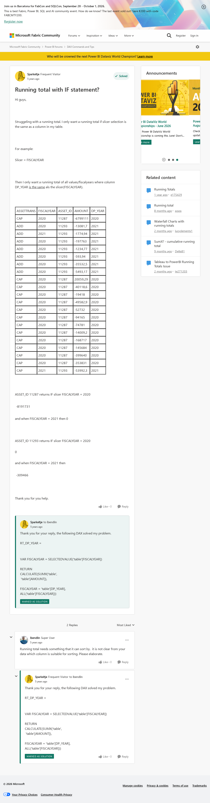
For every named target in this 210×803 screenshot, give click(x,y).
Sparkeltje (33, 74)
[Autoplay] (164, 160)
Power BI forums (54, 46)
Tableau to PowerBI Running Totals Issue (174, 264)
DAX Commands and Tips (80, 46)
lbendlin (35, 638)
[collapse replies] (11, 637)
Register (181, 35)
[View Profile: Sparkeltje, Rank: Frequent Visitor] (20, 76)
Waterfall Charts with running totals (169, 223)
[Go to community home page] (35, 35)
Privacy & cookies (157, 785)
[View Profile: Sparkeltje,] (24, 524)
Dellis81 (180, 251)
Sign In (194, 35)
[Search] (169, 35)
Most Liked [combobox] (126, 625)
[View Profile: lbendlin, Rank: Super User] (24, 640)
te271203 (181, 271)
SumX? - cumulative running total (174, 243)
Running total (163, 205)
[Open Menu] (197, 47)
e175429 (176, 195)
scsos (178, 211)
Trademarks (199, 785)
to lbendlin (50, 522)
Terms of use (180, 785)
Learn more (145, 56)
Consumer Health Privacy (56, 794)
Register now (13, 21)
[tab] (169, 160)
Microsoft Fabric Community (25, 46)
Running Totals (164, 189)
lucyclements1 (184, 231)
